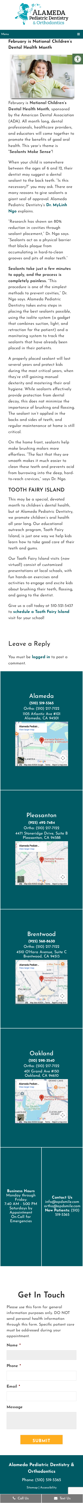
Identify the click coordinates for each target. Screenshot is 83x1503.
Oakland (41, 1054)
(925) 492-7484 (41, 823)
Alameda (41, 696)
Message (15, 1407)
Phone (14, 1366)
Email (13, 1387)
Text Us (65, 1498)
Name (14, 1345)
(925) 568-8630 (41, 942)
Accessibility (48, 1487)
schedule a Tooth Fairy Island (41, 612)
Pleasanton (41, 816)
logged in (41, 657)
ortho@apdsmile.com (62, 1206)
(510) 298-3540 (41, 1061)
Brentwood (41, 934)
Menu (5, 34)
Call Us (23, 1498)
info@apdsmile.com (62, 1202)
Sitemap (32, 1487)
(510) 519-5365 (41, 703)
